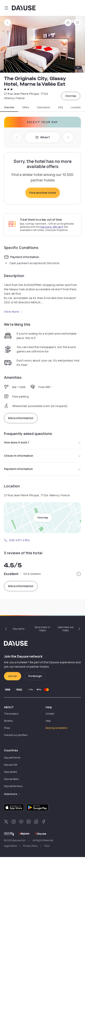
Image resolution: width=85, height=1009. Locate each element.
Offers (25, 107)
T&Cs (47, 846)
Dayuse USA (10, 764)
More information (20, 418)
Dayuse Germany (13, 786)
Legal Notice (10, 846)
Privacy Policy (30, 846)
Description (43, 107)
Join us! (12, 676)
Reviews (8, 720)
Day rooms (18, 628)
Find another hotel (42, 193)
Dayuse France (12, 757)
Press (7, 728)
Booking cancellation (57, 728)
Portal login (35, 676)
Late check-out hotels (66, 629)
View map (70, 96)
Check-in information (18, 456)
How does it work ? (16, 442)
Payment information (18, 469)
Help (48, 720)
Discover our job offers (15, 735)
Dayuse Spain (11, 779)
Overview (9, 107)
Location (76, 107)
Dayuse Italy (10, 772)
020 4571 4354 (19, 540)
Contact (50, 713)
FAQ (60, 107)
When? (45, 137)
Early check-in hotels (42, 629)
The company (11, 713)
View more (11, 311)
